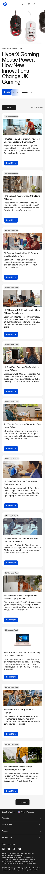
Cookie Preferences (9, 859)
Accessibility (29, 853)
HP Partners (7, 838)
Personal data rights (26, 859)
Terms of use (6, 861)
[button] (14, 92)
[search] (23, 4)
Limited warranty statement (26, 863)
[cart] (29, 4)
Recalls (5, 853)
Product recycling (16, 853)
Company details (8, 863)
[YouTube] (19, 849)
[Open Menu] (41, 4)
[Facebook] (9, 849)
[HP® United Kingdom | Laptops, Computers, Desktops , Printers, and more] (5, 4)
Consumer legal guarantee (23, 861)
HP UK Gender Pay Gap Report (12, 857)
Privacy (28, 857)
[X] (14, 849)
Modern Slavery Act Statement (13, 855)
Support (5, 831)
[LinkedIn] (3, 849)
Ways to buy (7, 825)
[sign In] (35, 4)
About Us (5, 818)
